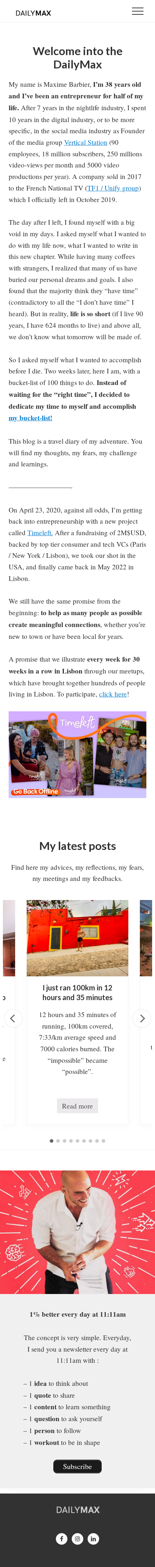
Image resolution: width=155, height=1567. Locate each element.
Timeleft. (40, 532)
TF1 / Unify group (113, 187)
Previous (13, 1018)
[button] (137, 11)
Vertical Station (85, 142)
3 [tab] (64, 1141)
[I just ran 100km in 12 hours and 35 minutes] (77, 938)
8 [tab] (97, 1141)
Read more (77, 1107)
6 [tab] (84, 1141)
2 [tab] (58, 1141)
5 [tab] (77, 1141)
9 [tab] (103, 1141)
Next (141, 1018)
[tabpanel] (77, 1012)
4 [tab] (71, 1141)
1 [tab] (51, 1141)
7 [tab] (90, 1141)
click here (113, 693)
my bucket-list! (30, 418)
